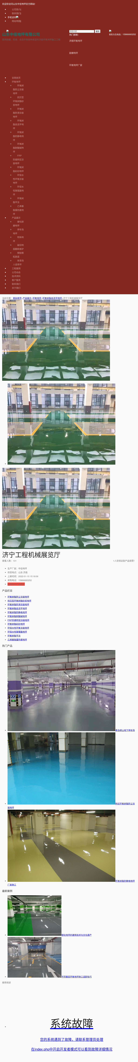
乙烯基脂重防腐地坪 (18, 210)
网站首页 (17, 298)
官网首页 (16, 77)
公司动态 (16, 272)
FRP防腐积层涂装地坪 (18, 159)
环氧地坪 (16, 81)
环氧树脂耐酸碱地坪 (18, 147)
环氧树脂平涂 (14, 635)
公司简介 (16, 9)
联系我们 (16, 13)
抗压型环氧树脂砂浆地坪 (18, 101)
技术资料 (16, 276)
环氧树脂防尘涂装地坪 (18, 89)
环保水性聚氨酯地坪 (18, 190)
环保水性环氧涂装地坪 (18, 178)
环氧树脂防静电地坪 (18, 136)
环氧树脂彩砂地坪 (16, 624)
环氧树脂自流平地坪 (18, 124)
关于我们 (16, 287)
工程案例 (16, 268)
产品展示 (16, 217)
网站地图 (16, 21)
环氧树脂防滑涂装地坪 (18, 112)
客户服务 (16, 280)
